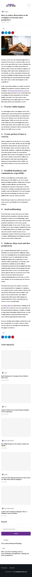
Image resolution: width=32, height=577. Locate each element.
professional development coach (18, 90)
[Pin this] (12, 32)
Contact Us (4, 567)
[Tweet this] (6, 32)
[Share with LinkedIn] (9, 32)
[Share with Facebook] (2, 32)
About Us (12, 567)
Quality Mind (6, 305)
